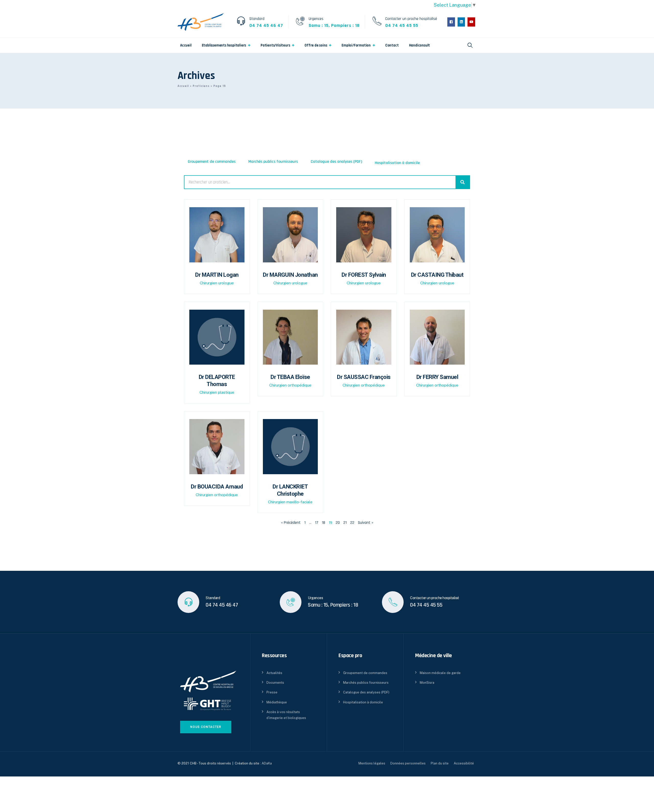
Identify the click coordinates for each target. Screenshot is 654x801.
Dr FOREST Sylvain (364, 275)
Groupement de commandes (212, 161)
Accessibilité (464, 763)
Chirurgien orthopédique (290, 385)
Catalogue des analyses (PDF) (336, 161)
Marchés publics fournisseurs (273, 161)
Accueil (186, 45)
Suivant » (365, 522)
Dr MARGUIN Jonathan (290, 275)
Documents (275, 682)
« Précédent (291, 522)
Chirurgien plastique (217, 392)
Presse (271, 692)
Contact (392, 45)
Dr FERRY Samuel (437, 377)
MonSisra (427, 682)
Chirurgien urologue (217, 283)
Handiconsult (419, 45)
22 (352, 522)
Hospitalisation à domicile (397, 163)
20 (338, 522)
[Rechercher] (463, 182)
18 (323, 522)
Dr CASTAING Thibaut (437, 275)
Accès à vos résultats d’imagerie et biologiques (286, 715)
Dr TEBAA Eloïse (290, 377)
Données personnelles (408, 763)
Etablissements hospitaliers (224, 45)
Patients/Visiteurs (275, 45)
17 (316, 522)
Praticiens (201, 86)
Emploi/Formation (356, 45)
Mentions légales (371, 763)
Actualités (274, 673)
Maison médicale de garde (440, 673)
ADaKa (267, 763)
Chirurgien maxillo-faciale (290, 502)
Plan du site (440, 763)
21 (345, 522)
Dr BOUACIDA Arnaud (217, 486)
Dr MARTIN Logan (217, 275)
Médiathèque (276, 702)
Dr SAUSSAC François (364, 377)
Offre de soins (316, 45)
